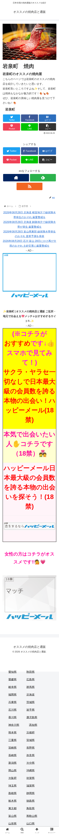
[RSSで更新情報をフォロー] (29, 186)
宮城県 (30, 740)
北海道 (30, 694)
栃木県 (12, 800)
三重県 (12, 740)
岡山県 (12, 770)
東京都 (12, 808)
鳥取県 (30, 808)
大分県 (30, 762)
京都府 (30, 732)
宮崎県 (12, 747)
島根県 (12, 793)
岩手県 (30, 709)
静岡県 (30, 793)
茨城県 (30, 702)
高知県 (33, 725)
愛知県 (12, 671)
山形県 (12, 823)
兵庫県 (12, 702)
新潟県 (12, 762)
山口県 (30, 823)
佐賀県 (30, 778)
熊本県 (12, 732)
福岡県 (12, 694)
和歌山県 (32, 816)
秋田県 (30, 671)
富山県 (12, 816)
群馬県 (30, 687)
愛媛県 (12, 679)
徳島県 (30, 800)
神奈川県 (14, 725)
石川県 (12, 709)
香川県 (12, 717)
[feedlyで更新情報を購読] (43, 177)
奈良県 (30, 755)
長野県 (30, 747)
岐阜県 (12, 687)
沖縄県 (30, 770)
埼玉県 (12, 785)
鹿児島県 (32, 717)
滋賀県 (30, 785)
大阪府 (12, 778)
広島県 (30, 679)
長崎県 (12, 755)
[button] (53, 487)
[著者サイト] (16, 177)
